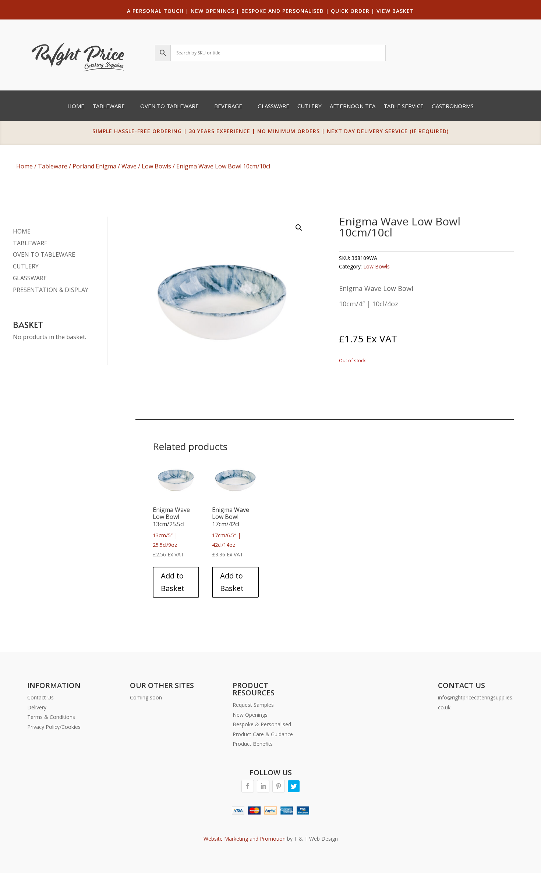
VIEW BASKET (395, 10)
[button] (298, 227)
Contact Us (40, 697)
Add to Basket (172, 582)
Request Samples (253, 704)
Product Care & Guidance (263, 734)
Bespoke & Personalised (262, 724)
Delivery (36, 707)
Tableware (108, 106)
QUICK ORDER (350, 10)
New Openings (250, 714)
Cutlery (309, 106)
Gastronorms (453, 106)
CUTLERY (26, 266)
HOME (22, 231)
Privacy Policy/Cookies (54, 726)
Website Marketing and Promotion (245, 838)
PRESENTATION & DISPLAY (50, 290)
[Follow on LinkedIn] (263, 786)
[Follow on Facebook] (247, 786)
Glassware (273, 106)
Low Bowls (156, 166)
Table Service (403, 106)
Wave (129, 166)
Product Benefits (253, 743)
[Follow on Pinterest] (278, 786)
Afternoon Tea (352, 106)
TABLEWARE (30, 243)
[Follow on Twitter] (294, 786)
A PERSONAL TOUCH (155, 10)
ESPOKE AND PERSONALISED (284, 10)
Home (75, 106)
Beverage (228, 106)
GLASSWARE (30, 278)
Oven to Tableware (169, 106)
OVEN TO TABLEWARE (44, 254)
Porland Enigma (94, 166)
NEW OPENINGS (212, 10)
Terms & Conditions (51, 716)
